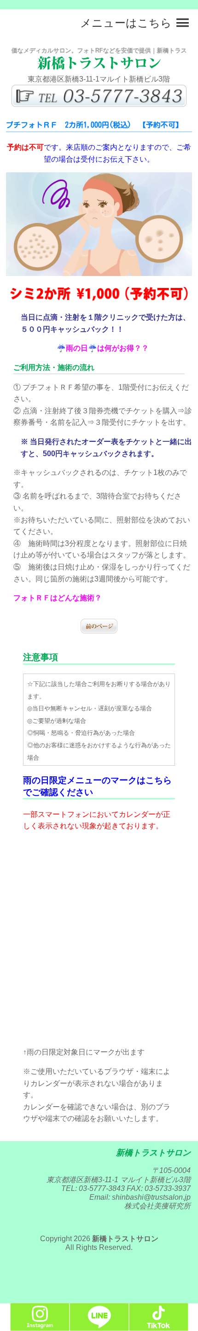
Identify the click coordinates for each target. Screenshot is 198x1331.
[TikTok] (158, 1327)
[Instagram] (40, 1327)
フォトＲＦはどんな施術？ (57, 598)
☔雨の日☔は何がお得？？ (103, 348)
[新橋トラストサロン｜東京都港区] (99, 67)
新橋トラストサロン (125, 1239)
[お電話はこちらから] (99, 104)
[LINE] (99, 1327)
